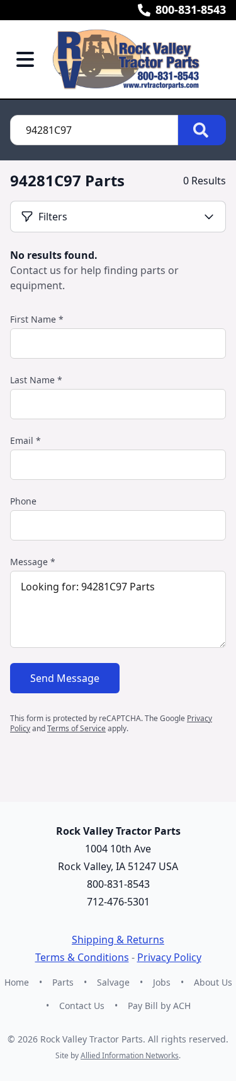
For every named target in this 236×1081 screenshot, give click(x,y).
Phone (23, 501)
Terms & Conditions (82, 957)
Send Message (64, 678)
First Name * (37, 319)
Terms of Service (76, 728)
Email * (25, 440)
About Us (213, 982)
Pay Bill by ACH (159, 1006)
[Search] (202, 130)
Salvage (113, 982)
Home (16, 982)
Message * (32, 562)
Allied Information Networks (130, 1055)
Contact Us (81, 1006)
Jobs (162, 982)
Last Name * (36, 380)
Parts (63, 982)
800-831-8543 (190, 9)
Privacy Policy (169, 957)
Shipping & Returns (118, 940)
